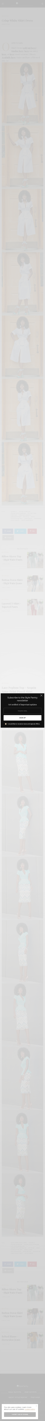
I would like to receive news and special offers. (24, 724)
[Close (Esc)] (41, 696)
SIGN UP (22, 718)
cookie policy (30, 1409)
